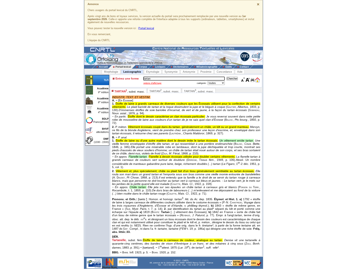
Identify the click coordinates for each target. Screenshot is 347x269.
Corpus (143, 66)
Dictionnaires (181, 66)
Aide (239, 71)
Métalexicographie (206, 66)
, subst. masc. (129, 91)
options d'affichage (152, 83)
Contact (244, 66)
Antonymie (189, 71)
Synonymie (171, 71)
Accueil (103, 66)
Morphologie (111, 71)
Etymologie (152, 71)
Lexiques (160, 66)
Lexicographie (132, 71)
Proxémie (205, 71)
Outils (228, 66)
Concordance (224, 71)
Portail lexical (146, 28)
